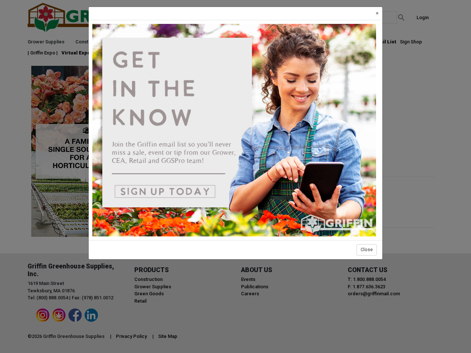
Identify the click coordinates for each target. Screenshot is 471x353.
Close (367, 249)
